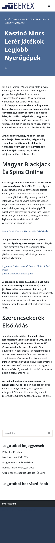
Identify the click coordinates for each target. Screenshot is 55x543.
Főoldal (15, 19)
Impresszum (9, 503)
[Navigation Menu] (49, 5)
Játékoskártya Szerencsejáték (17, 273)
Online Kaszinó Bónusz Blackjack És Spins (23, 472)
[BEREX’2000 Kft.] (19, 5)
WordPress (30, 509)
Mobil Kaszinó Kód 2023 (15, 457)
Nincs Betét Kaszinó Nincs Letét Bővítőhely (25, 231)
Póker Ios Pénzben (12, 451)
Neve (5, 509)
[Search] (49, 433)
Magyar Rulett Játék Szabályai (17, 462)
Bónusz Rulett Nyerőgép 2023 (18, 467)
